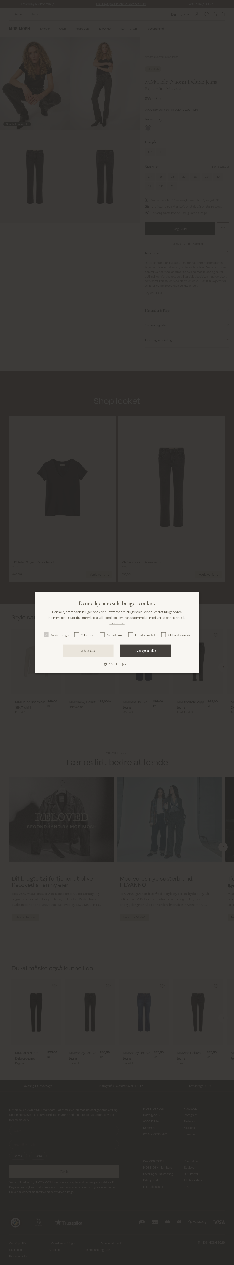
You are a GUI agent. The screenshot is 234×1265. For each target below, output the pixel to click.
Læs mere (116, 623)
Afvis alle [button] (88, 651)
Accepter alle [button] (146, 651)
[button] (117, 664)
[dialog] (117, 632)
